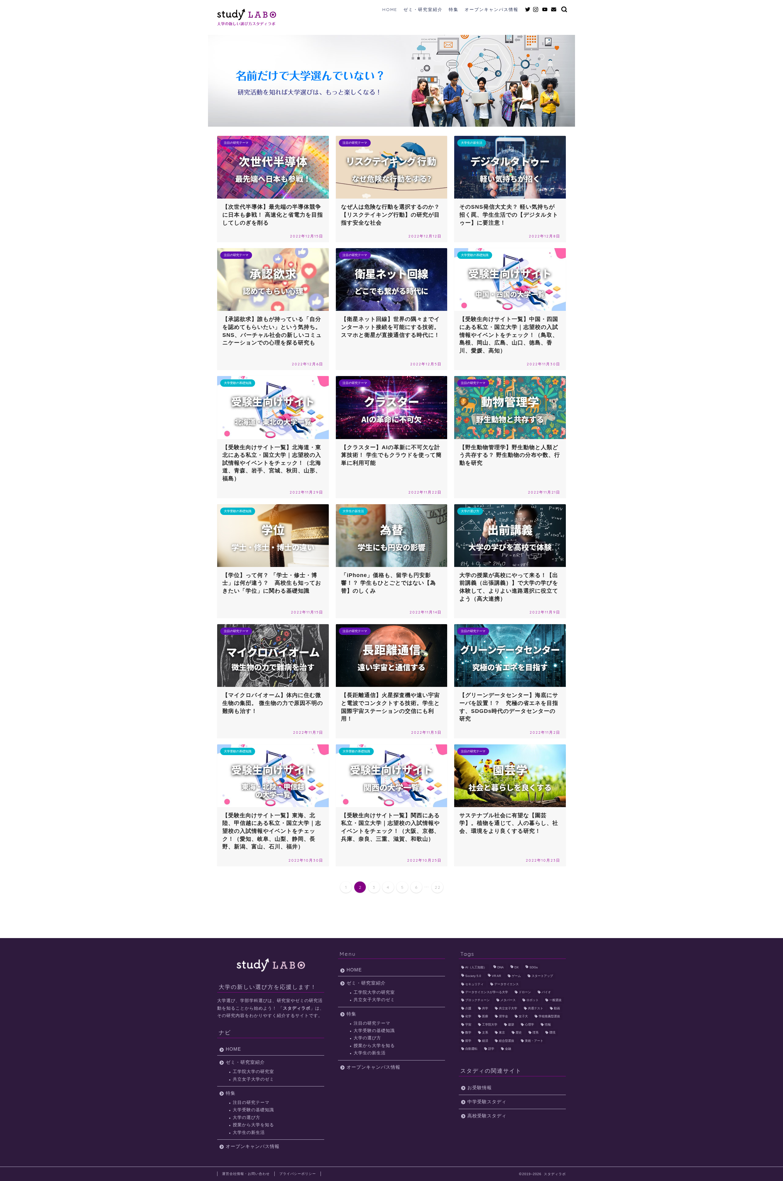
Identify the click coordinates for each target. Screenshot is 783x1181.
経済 (485, 1040)
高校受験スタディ (487, 1115)
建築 (511, 1024)
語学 (491, 1048)
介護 (468, 1008)
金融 (508, 1048)
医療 (485, 1016)
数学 (468, 1032)
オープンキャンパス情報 (491, 9)
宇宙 (468, 1024)
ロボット (532, 1000)
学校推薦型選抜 (549, 1016)
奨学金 (503, 1016)
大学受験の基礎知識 (253, 1110)
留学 (468, 1040)
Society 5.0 (473, 976)
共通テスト (535, 1008)
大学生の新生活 (249, 1132)
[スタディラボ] (246, 24)
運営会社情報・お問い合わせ (246, 1173)
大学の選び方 (246, 1117)
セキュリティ (474, 984)
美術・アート (534, 1040)
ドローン (525, 992)
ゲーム (516, 976)
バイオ (546, 992)
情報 (548, 1024)
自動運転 (471, 1048)
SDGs (533, 967)
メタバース (508, 1000)
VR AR (496, 976)
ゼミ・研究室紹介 (423, 9)
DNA (500, 967)
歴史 (519, 1032)
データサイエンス (506, 984)
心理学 (529, 1024)
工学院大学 (489, 1024)
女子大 (523, 1016)
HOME (389, 9)
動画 (557, 1008)
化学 (468, 1016)
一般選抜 (555, 1000)
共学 (485, 1008)
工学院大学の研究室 (253, 1071)
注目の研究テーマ (251, 1102)
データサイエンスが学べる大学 (486, 992)
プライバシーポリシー (297, 1173)
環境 (552, 1032)
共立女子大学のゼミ (253, 1079)
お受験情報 (479, 1087)
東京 (502, 1032)
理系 (536, 1032)
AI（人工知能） (476, 967)
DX (516, 967)
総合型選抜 (506, 1040)
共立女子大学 (508, 1008)
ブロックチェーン (477, 1000)
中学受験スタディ (487, 1101)
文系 (485, 1032)
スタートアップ (542, 976)
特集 (453, 9)
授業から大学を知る (253, 1125)
